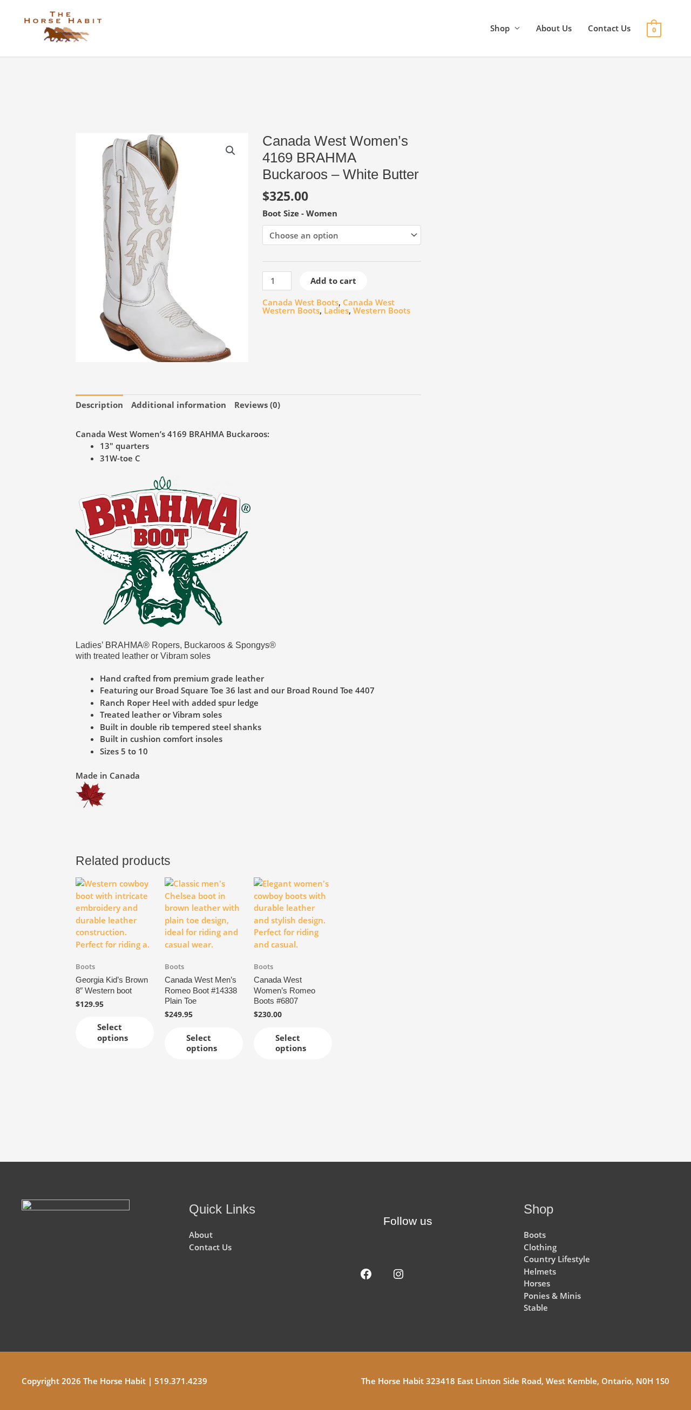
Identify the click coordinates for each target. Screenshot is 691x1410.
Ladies (336, 310)
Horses (537, 1283)
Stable (536, 1307)
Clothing (540, 1247)
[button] (230, 150)
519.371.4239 (180, 1380)
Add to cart (333, 280)
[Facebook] (366, 1274)
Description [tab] (99, 404)
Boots (535, 1234)
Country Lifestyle (557, 1259)
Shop (500, 28)
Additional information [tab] (178, 404)
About (201, 1234)
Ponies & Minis (552, 1295)
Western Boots (381, 310)
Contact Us (609, 28)
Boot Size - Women (299, 213)
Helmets (540, 1271)
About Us (554, 28)
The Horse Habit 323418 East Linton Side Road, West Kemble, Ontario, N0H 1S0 (515, 1380)
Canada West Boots (300, 302)
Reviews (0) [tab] (257, 404)
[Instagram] (398, 1274)
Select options (112, 1032)
